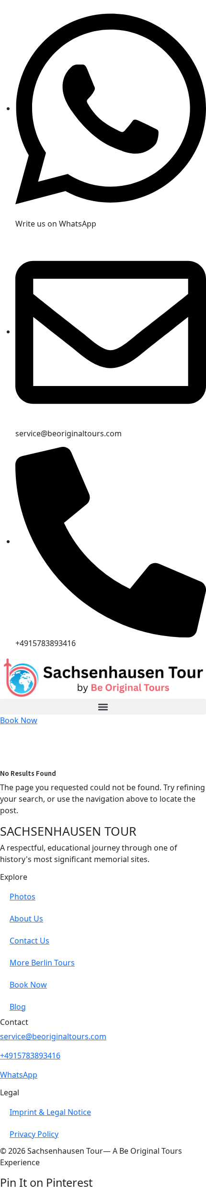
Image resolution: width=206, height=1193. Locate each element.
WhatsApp (18, 1074)
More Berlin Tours (42, 962)
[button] (103, 707)
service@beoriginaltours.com (53, 1036)
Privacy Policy (34, 1134)
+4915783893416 (30, 1055)
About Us (26, 918)
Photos (22, 896)
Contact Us (29, 940)
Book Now (28, 984)
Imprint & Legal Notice (50, 1112)
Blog (18, 1006)
